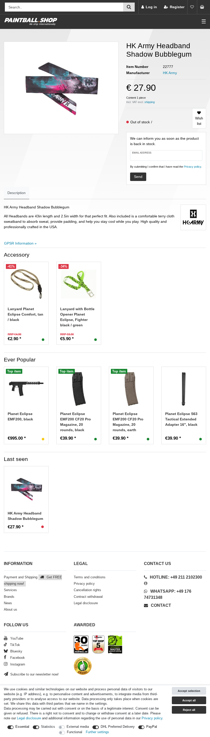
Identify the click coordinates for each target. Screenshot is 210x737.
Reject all (189, 709)
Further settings (97, 732)
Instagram (17, 664)
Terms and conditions (90, 577)
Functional (74, 732)
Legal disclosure (86, 603)
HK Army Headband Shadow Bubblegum (25, 516)
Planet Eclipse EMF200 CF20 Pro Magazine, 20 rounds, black (75, 422)
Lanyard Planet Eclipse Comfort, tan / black (25, 314)
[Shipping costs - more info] (149, 102)
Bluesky (15, 651)
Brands (9, 597)
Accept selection (189, 690)
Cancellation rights (87, 590)
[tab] (16, 193)
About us (10, 609)
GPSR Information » (20, 243)
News (8, 603)
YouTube (16, 638)
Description (16, 193)
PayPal (151, 727)
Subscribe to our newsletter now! (34, 674)
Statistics (48, 727)
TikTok (14, 645)
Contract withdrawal (88, 597)
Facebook (17, 658)
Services (10, 590)
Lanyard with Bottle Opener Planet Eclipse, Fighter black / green (77, 317)
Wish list (199, 121)
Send (138, 177)
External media (78, 727)
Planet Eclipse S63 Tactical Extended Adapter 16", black (181, 419)
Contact (160, 605)
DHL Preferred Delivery (118, 727)
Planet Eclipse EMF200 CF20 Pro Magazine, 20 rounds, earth (128, 422)
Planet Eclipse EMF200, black (20, 416)
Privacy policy (84, 583)
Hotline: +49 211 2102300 (176, 577)
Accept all (189, 700)
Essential (22, 727)
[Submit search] (129, 7)
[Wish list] (192, 7)
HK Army (170, 73)
